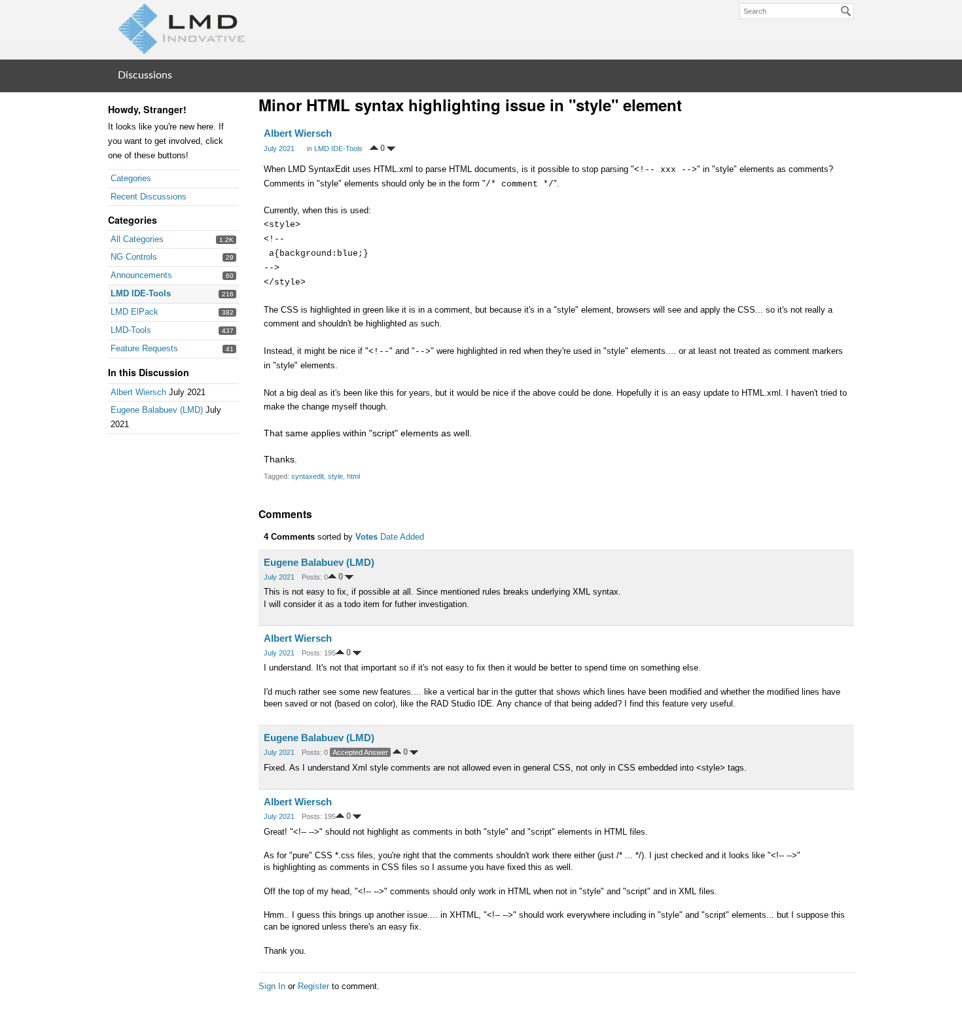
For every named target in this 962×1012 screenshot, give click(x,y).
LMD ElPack (134, 312)
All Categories (137, 239)
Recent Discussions (149, 196)
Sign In (271, 986)
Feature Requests (144, 348)
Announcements (141, 275)
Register (313, 986)
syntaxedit (307, 476)
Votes (366, 537)
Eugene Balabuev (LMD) (157, 410)
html (353, 476)
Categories (131, 178)
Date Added (402, 537)
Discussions (145, 75)
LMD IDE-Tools (141, 293)
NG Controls (134, 257)
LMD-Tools (131, 330)
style (335, 476)
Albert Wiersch (138, 392)
